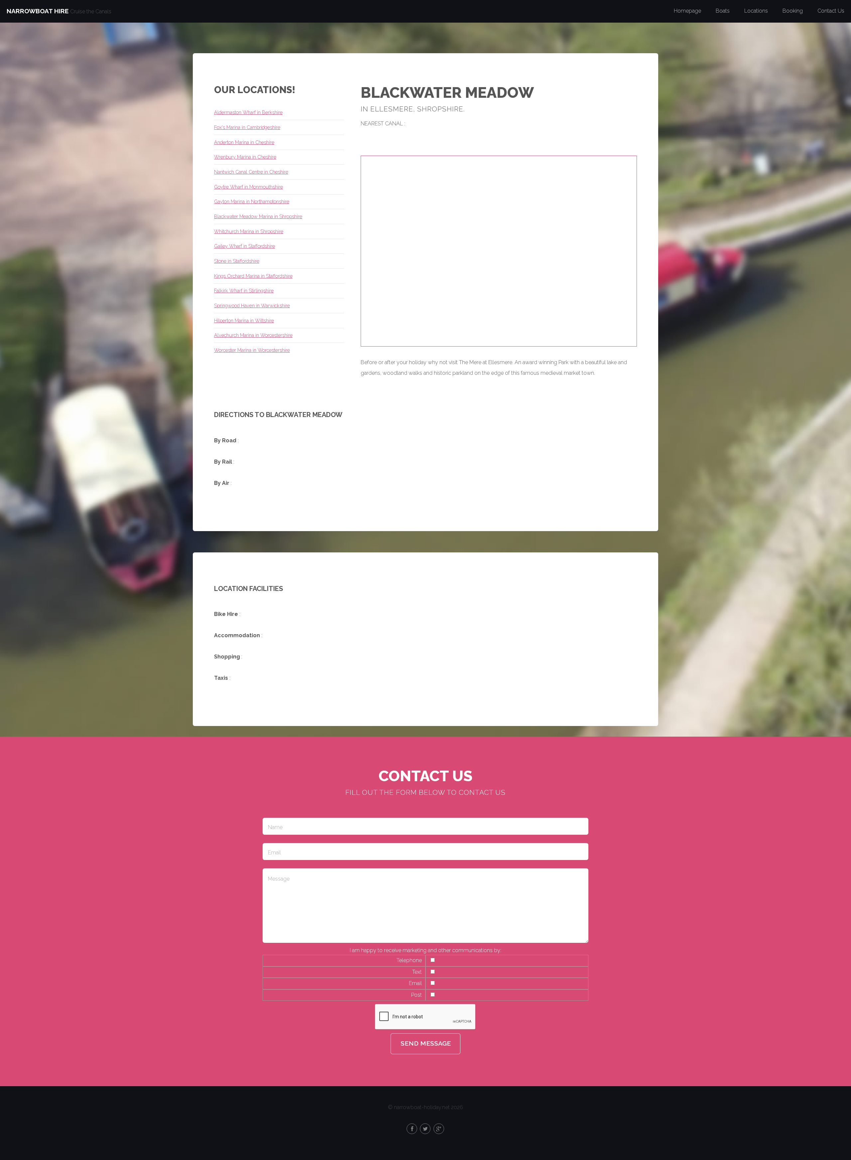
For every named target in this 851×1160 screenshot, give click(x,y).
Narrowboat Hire (37, 11)
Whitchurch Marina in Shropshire (248, 231)
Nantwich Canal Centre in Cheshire (251, 172)
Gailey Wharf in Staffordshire (244, 246)
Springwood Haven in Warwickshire (252, 305)
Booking (793, 11)
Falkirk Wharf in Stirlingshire (244, 290)
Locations (756, 11)
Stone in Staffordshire (236, 261)
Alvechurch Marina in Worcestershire (253, 335)
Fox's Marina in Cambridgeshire (247, 127)
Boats (723, 11)
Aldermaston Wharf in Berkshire (248, 112)
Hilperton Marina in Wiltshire (244, 320)
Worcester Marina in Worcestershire (252, 350)
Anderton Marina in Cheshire (244, 142)
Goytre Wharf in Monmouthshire (248, 187)
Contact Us (830, 11)
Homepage (687, 11)
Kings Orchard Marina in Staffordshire (253, 276)
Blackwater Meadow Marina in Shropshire (258, 216)
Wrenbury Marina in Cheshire (245, 157)
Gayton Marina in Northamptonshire (251, 201)
